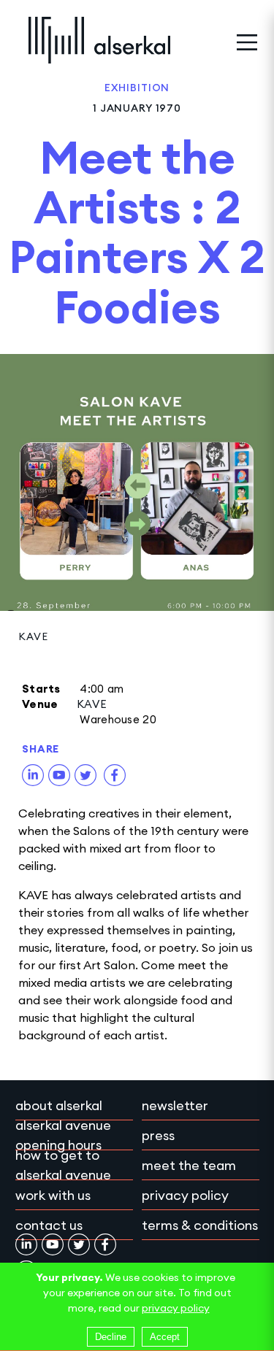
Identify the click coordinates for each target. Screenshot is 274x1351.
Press (158, 1135)
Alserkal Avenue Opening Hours (63, 1135)
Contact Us (49, 1225)
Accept (165, 1336)
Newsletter (175, 1105)
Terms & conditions (200, 1225)
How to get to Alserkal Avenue (63, 1165)
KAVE (32, 636)
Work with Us (53, 1195)
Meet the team (189, 1165)
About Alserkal (58, 1105)
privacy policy (176, 1308)
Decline (110, 1336)
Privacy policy (185, 1195)
